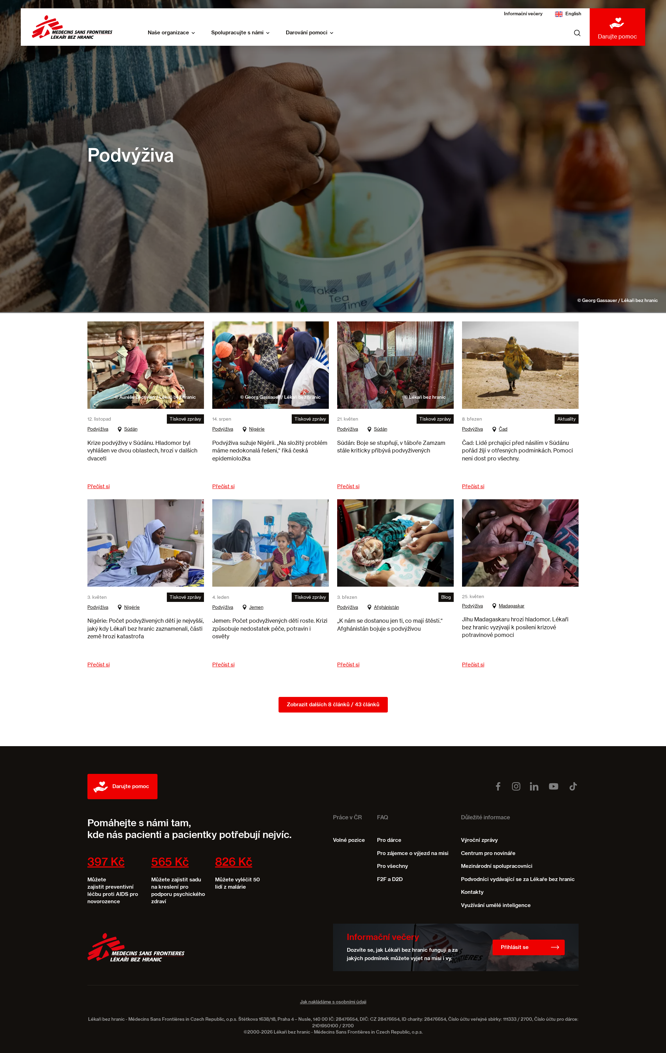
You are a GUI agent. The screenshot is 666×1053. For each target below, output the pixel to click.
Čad (503, 429)
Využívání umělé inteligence (496, 905)
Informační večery (523, 14)
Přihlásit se (515, 947)
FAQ (382, 818)
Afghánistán (386, 607)
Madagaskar (511, 606)
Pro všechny (392, 866)
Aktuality (566, 419)
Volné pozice (349, 840)
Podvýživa (97, 429)
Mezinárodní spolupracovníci (496, 866)
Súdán (130, 429)
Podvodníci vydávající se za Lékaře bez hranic (518, 879)
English (573, 14)
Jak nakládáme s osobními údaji (333, 1002)
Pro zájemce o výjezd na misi (413, 853)
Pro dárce (389, 840)
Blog (446, 597)
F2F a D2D (390, 879)
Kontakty (472, 892)
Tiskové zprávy (185, 419)
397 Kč (106, 862)
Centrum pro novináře (488, 853)
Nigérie (257, 429)
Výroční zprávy (479, 840)
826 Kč (233, 862)
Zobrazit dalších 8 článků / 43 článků (333, 704)
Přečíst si (98, 486)
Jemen (256, 607)
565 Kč (170, 862)
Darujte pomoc (617, 36)
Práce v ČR (347, 818)
